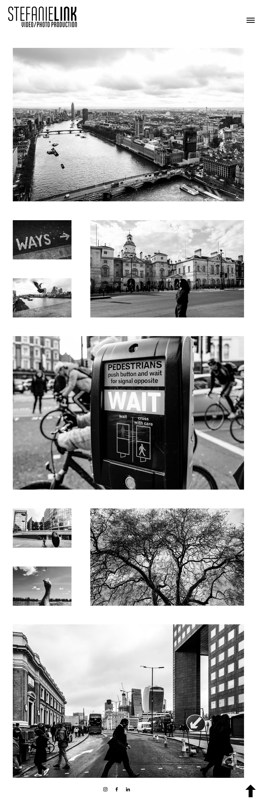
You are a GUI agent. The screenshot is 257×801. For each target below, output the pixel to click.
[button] (250, 20)
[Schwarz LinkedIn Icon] (128, 789)
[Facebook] (116, 789)
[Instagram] (105, 789)
